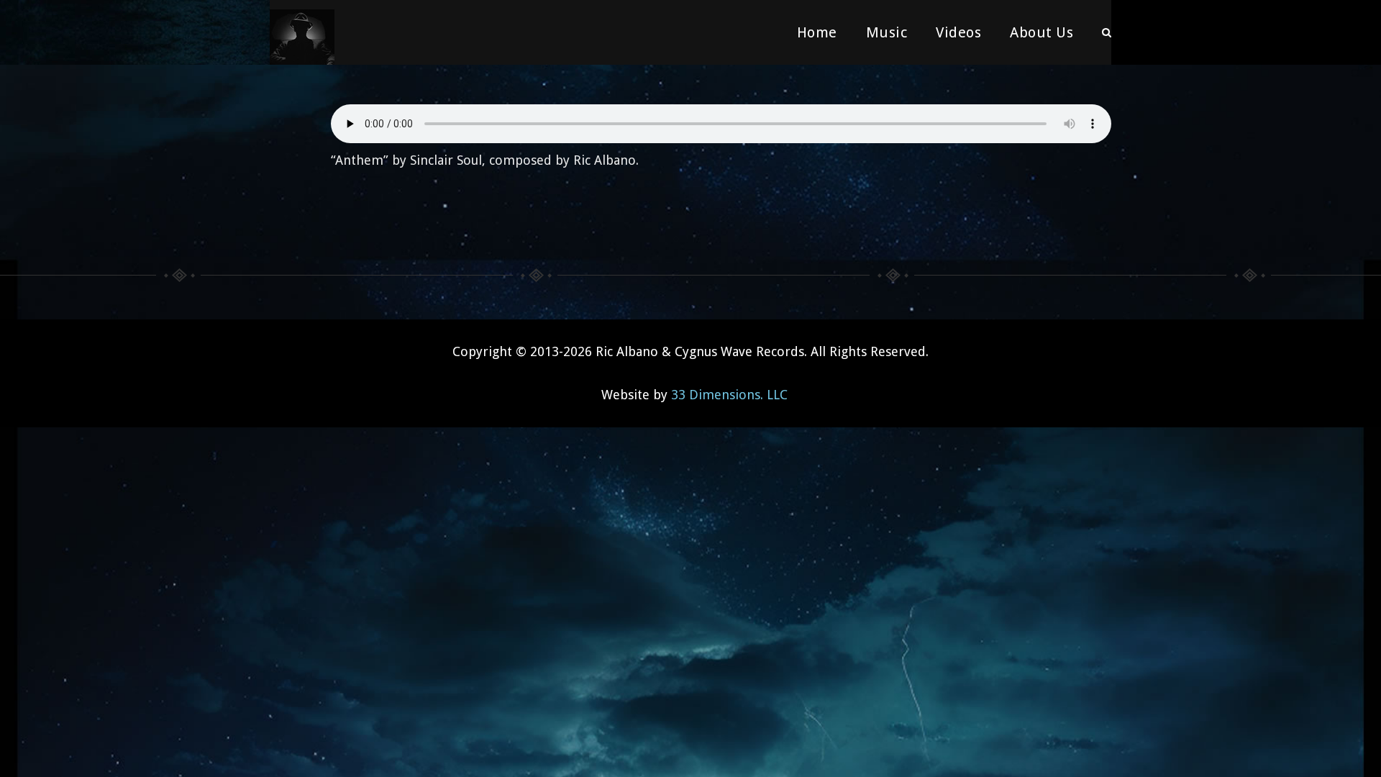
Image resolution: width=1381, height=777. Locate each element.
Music (887, 32)
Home (817, 32)
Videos (958, 32)
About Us (1041, 32)
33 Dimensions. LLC (729, 394)
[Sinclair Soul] (302, 32)
